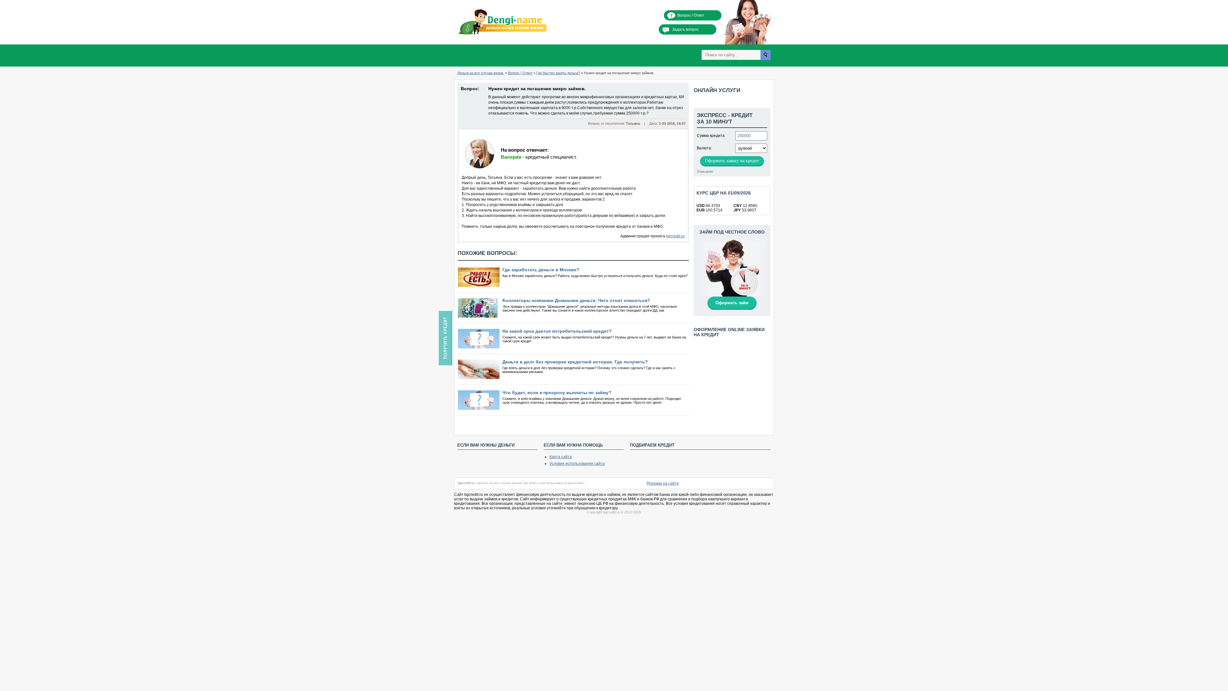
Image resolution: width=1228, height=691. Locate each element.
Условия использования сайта (577, 463)
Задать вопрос (685, 29)
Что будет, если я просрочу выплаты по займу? (556, 392)
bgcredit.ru (675, 236)
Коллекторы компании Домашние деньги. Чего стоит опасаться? (576, 300)
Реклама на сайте (663, 483)
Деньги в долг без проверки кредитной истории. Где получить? (575, 361)
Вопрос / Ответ (691, 15)
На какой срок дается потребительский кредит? (557, 331)
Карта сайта (560, 457)
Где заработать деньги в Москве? (540, 269)
